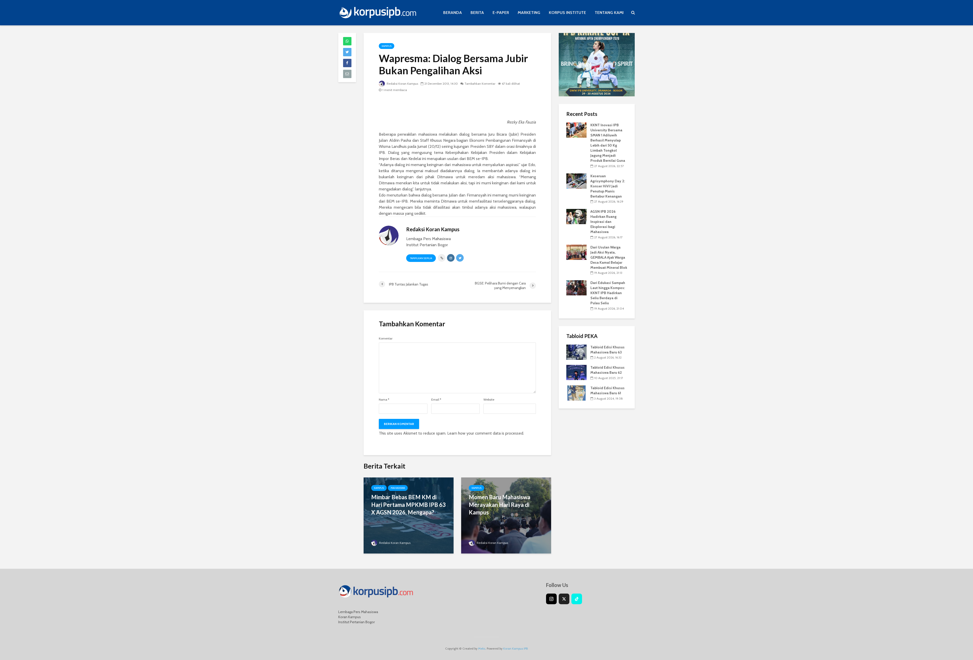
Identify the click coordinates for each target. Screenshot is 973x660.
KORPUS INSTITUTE (567, 12)
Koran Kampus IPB (515, 648)
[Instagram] (551, 599)
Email (436, 399)
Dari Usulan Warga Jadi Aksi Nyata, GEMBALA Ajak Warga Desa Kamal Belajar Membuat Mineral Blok (608, 257)
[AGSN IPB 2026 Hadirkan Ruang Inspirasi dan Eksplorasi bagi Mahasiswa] (576, 216)
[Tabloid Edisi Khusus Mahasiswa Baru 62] (576, 372)
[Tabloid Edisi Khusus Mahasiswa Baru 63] (576, 351)
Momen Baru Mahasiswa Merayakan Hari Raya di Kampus (499, 505)
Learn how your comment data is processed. (485, 433)
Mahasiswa (398, 488)
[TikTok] (576, 599)
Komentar (385, 338)
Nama (384, 399)
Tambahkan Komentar (479, 83)
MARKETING (529, 12)
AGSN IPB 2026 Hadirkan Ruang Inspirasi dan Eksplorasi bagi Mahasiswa (603, 221)
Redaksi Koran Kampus (402, 83)
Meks (481, 648)
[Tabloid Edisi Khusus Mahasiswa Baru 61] (576, 392)
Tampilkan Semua (421, 258)
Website (488, 399)
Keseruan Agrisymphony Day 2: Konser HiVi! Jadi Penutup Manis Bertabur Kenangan (607, 186)
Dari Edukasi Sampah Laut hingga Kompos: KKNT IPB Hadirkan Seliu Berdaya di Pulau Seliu (607, 292)
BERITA (477, 12)
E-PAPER (501, 12)
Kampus (386, 46)
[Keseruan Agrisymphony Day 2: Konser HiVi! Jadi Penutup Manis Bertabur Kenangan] (576, 180)
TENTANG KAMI (609, 12)
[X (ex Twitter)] (564, 599)
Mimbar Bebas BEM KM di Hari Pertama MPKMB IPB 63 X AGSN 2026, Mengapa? (408, 505)
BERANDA (452, 12)
